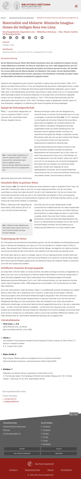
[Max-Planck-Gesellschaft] (31, 463)
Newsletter (47, 444)
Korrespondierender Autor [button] (14, 391)
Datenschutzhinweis (32, 470)
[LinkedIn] (10, 37)
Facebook (46, 427)
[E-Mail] (35, 37)
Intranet (59, 449)
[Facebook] (4, 37)
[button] (30, 150)
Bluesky (46, 434)
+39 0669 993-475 (10, 399)
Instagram (47, 430)
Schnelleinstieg (10, 423)
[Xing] (29, 37)
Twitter (45, 437)
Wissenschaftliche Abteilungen (14, 427)
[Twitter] (23, 37)
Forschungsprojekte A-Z (12, 434)
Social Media (46, 423)
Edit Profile (59, 453)
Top (75, 414)
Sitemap (50, 470)
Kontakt (22, 449)
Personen (6, 430)
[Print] (42, 37)
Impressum (13, 470)
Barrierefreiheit (66, 470)
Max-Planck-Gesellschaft (22, 453)
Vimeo (45, 441)
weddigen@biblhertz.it (11, 401)
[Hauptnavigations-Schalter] (76, 6)
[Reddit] (16, 37)
